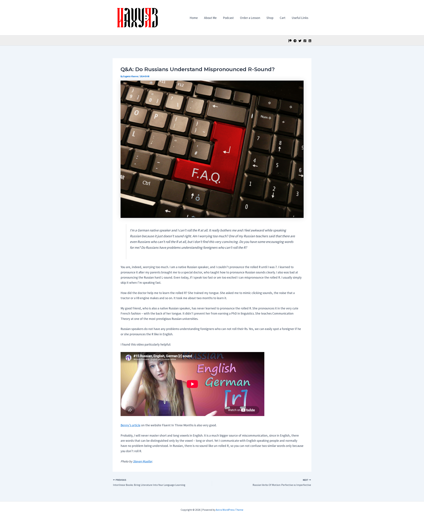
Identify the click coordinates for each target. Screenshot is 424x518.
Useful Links (300, 18)
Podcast (228, 18)
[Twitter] (299, 40)
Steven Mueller (142, 461)
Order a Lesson (250, 18)
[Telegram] (294, 40)
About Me (210, 18)
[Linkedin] (309, 40)
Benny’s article (130, 425)
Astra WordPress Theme (229, 509)
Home (194, 18)
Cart (282, 18)
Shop (269, 18)
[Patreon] (290, 40)
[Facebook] (304, 40)
